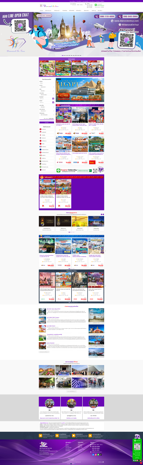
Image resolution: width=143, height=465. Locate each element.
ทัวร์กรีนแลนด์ (52, 426)
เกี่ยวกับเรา (67, 446)
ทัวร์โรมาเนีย (80, 446)
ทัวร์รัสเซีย (51, 425)
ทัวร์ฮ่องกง (51, 423)
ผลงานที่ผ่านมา (68, 449)
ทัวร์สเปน (77, 425)
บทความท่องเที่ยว (69, 447)
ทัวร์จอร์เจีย (65, 425)
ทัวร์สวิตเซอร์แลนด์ (47, 425)
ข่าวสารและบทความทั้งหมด (44, 351)
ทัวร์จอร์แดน (78, 423)
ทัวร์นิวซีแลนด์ (51, 427)
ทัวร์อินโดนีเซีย (82, 423)
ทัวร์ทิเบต (73, 423)
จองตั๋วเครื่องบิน (51, 428)
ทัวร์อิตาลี (55, 425)
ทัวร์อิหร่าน (80, 450)
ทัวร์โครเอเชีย (80, 447)
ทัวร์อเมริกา (48, 426)
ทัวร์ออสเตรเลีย (56, 427)
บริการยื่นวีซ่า (68, 450)
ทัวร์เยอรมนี (73, 425)
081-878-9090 (89, 6)
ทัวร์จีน (47, 423)
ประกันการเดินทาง (61, 428)
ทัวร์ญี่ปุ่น (44, 423)
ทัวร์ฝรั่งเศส (69, 425)
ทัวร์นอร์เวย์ (80, 444)
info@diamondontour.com (97, 451)
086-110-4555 (89, 7)
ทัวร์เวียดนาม (59, 423)
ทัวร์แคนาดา (57, 426)
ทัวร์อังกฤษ (58, 425)
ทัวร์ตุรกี (62, 425)
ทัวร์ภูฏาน (66, 423)
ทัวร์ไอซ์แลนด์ (87, 425)
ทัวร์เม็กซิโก (61, 426)
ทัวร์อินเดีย (63, 423)
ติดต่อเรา (67, 444)
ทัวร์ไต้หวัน (54, 423)
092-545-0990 (90, 4)
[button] (101, 214)
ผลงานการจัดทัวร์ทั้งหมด (71, 391)
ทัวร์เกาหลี (86, 423)
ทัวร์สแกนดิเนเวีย (81, 425)
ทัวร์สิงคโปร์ (70, 423)
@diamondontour (100, 5)
